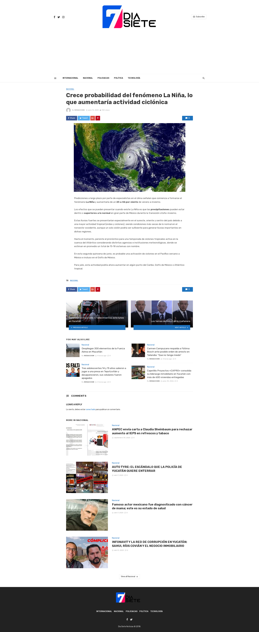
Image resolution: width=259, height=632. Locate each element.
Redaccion (79, 110)
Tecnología (134, 78)
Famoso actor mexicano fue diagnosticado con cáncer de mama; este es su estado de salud (152, 506)
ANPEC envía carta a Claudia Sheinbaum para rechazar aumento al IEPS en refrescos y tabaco (152, 431)
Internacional (70, 78)
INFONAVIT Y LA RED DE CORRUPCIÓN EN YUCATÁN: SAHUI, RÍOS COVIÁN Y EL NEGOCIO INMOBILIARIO (149, 543)
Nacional (88, 78)
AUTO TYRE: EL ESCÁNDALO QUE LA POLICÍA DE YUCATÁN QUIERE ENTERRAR (147, 468)
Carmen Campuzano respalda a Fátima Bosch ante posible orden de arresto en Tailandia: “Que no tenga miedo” (168, 351)
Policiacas (103, 78)
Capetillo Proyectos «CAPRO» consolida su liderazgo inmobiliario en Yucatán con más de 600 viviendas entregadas (169, 374)
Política (118, 78)
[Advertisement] (129, 54)
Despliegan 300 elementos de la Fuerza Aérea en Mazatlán (103, 350)
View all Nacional (128, 576)
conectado (90, 409)
